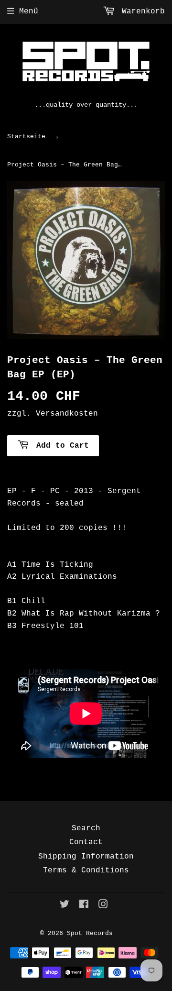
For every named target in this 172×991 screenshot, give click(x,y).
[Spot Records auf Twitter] (64, 906)
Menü (28, 11)
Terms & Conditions (86, 870)
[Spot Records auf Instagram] (103, 906)
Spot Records (90, 933)
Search (86, 828)
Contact (86, 842)
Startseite (26, 136)
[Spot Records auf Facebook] (84, 906)
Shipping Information (86, 856)
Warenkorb (141, 11)
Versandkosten (67, 413)
